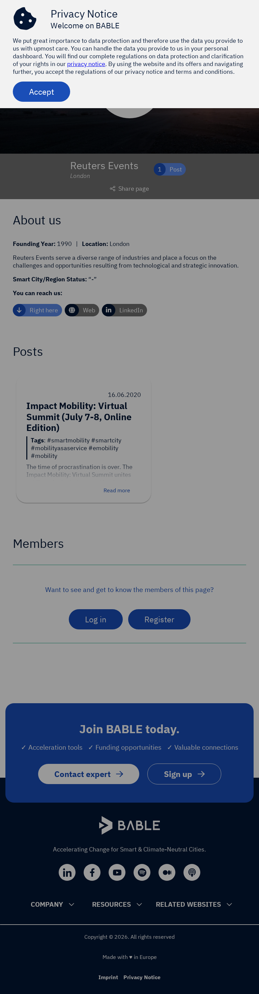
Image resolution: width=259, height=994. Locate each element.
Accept (41, 91)
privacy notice (86, 64)
